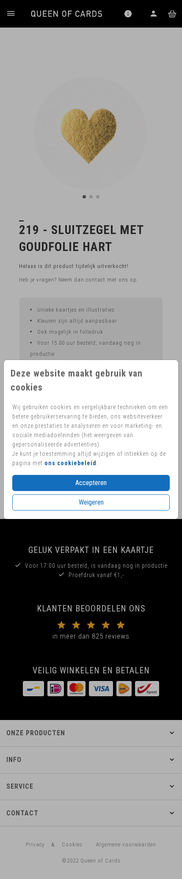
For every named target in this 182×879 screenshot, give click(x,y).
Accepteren (91, 483)
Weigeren (91, 502)
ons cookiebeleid (70, 463)
